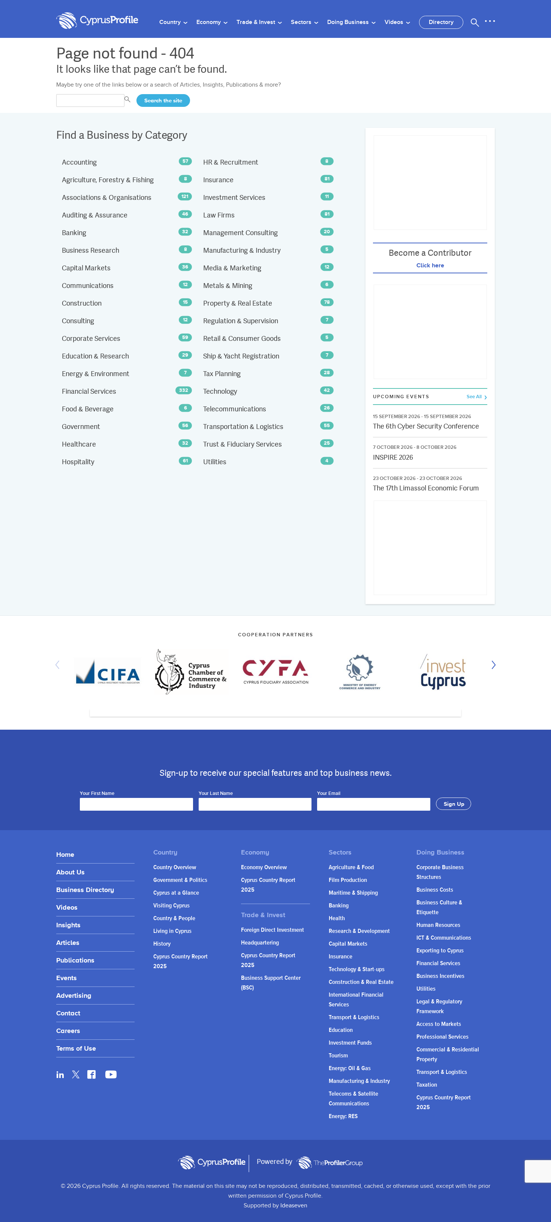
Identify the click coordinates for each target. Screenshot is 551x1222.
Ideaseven (293, 1205)
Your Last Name (216, 793)
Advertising (73, 995)
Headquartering (260, 943)
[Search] (475, 22)
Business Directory (85, 890)
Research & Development (359, 931)
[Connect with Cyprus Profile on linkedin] (60, 1074)
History (162, 944)
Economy (209, 22)
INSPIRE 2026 (393, 457)
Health (337, 918)
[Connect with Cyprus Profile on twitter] (76, 1074)
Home (65, 854)
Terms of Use (76, 1048)
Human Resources (438, 925)
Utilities (426, 989)
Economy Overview (264, 867)
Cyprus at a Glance (176, 893)
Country (170, 22)
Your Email (328, 793)
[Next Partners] (491, 665)
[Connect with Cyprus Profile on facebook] (91, 1074)
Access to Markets (438, 1024)
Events (66, 978)
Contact (68, 1013)
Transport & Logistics (354, 1017)
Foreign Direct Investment (272, 930)
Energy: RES (343, 1116)
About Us (70, 872)
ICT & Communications (443, 938)
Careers (68, 1031)
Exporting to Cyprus (440, 951)
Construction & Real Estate (361, 982)
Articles (67, 942)
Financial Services (438, 963)
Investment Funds (350, 1043)
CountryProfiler (329, 1163)
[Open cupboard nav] (490, 21)
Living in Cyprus (172, 931)
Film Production (348, 880)
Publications (75, 960)
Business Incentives (440, 976)
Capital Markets (348, 944)
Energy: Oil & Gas (350, 1068)
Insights (68, 925)
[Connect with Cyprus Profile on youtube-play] (111, 1076)
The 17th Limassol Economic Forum (426, 488)
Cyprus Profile (97, 20)
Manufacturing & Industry (359, 1081)
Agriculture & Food (351, 867)
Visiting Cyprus (171, 906)
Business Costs (434, 890)
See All (475, 396)
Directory (441, 22)
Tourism (338, 1056)
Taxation (426, 1085)
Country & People (174, 918)
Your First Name (97, 793)
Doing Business (348, 22)
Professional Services (442, 1037)
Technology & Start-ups (357, 969)
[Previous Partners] (59, 665)
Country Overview (174, 867)
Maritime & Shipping (353, 893)
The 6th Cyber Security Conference (426, 426)
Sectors (302, 22)
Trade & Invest (257, 22)
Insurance (340, 957)
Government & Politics (180, 880)
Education (341, 1030)
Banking (339, 906)
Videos (395, 22)
